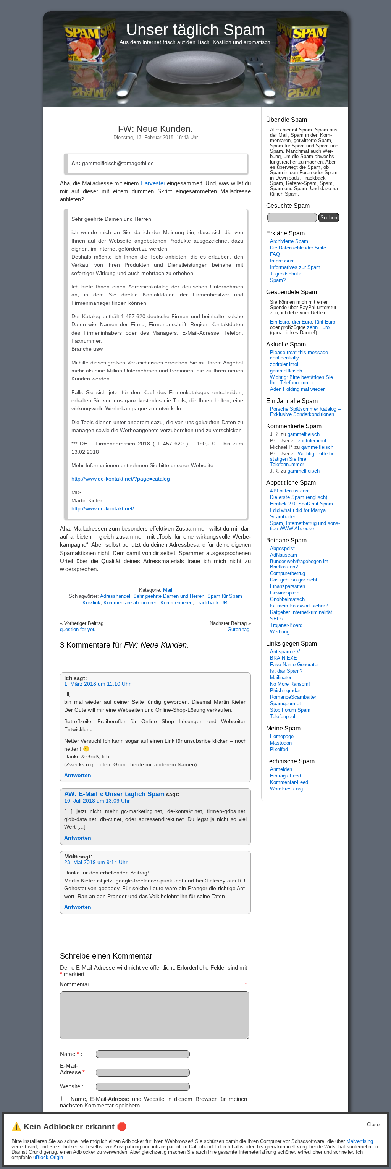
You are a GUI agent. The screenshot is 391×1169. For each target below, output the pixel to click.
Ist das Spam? (286, 671)
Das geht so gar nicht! (294, 580)
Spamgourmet (285, 703)
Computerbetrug (287, 573)
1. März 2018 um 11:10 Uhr (97, 684)
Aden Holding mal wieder (297, 389)
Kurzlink (91, 603)
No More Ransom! (290, 684)
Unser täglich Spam (195, 30)
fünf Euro (325, 322)
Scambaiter (282, 517)
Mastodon (281, 743)
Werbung (279, 632)
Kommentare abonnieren (130, 603)
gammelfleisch (286, 371)
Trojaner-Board (286, 625)
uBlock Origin (48, 1157)
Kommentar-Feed (289, 782)
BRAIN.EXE (283, 658)
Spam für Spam (224, 596)
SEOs (276, 619)
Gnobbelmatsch (287, 599)
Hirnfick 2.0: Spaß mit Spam (301, 504)
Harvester (153, 183)
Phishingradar (285, 690)
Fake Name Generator (294, 664)
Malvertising (359, 1141)
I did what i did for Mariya (298, 510)
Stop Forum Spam (290, 710)
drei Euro (302, 322)
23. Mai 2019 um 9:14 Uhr (96, 862)
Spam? (278, 280)
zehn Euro (318, 327)
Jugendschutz (285, 274)
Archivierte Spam (289, 241)
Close (373, 1124)
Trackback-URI (212, 603)
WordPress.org (286, 789)
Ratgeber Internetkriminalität (301, 612)
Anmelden (281, 769)
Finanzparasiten (287, 586)
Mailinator (280, 677)
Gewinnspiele (284, 593)
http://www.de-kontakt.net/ (102, 508)
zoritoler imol (284, 364)
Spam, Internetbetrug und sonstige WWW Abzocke (305, 526)
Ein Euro (279, 322)
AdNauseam (283, 555)
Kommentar (153, 984)
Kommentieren (176, 603)
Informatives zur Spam (295, 267)
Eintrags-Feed (285, 776)
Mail (167, 590)
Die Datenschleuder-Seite (298, 248)
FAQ (275, 254)
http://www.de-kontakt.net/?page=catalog (120, 479)
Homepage (282, 736)
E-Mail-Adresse (72, 1068)
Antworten (77, 775)
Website (70, 1086)
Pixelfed (279, 749)
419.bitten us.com (290, 491)
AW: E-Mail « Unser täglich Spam (114, 794)
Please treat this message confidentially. (299, 355)
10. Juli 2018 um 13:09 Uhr (97, 801)
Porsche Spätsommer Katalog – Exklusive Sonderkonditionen (305, 411)
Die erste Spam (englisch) (298, 497)
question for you (77, 629)
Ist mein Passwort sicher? (299, 606)
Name (69, 1054)
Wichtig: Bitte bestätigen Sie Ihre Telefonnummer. (301, 380)
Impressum (282, 261)
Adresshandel (115, 596)
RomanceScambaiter (293, 697)
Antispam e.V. (285, 651)
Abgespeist (282, 548)
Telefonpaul (282, 716)
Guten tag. (239, 629)
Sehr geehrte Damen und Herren (168, 596)
